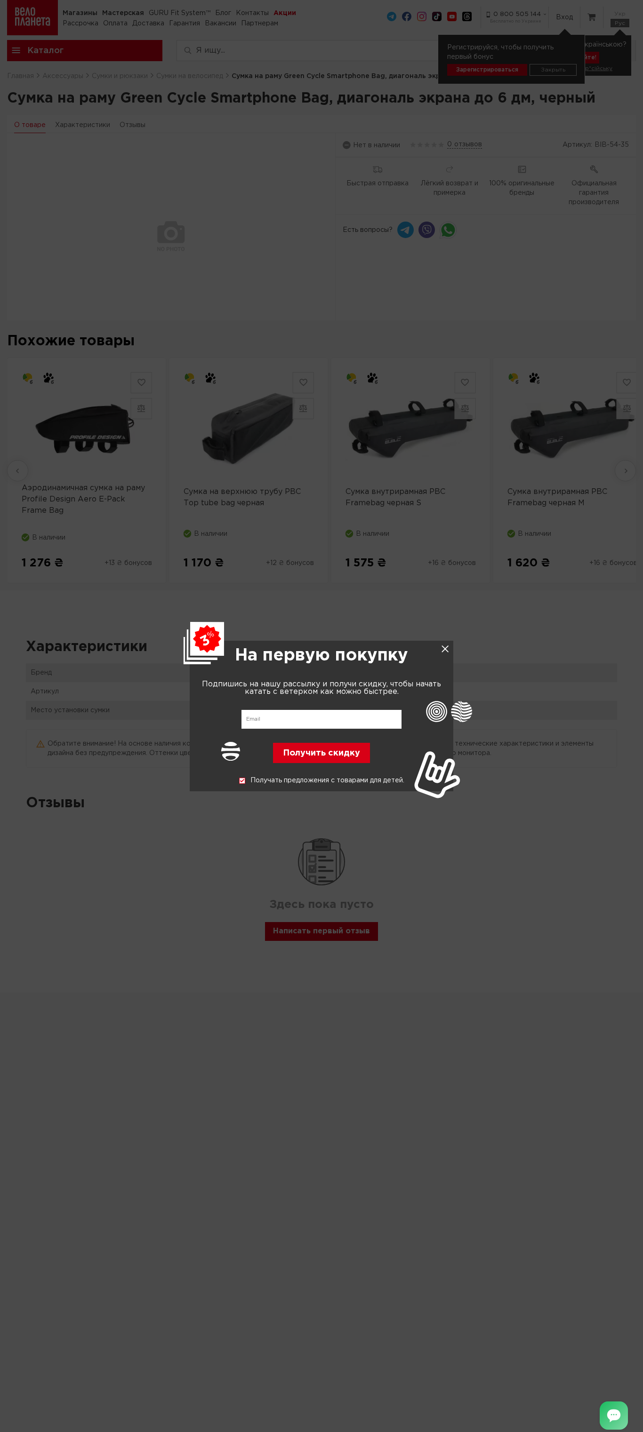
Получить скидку (321, 753)
